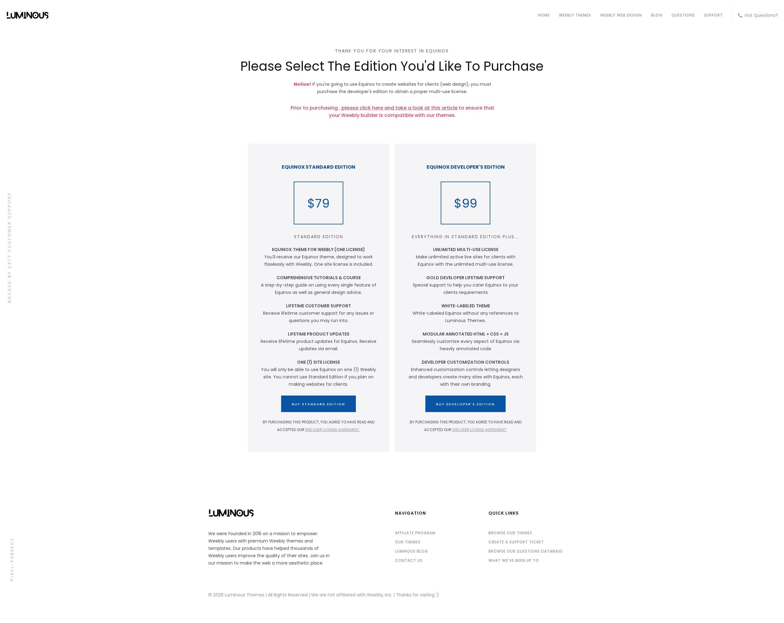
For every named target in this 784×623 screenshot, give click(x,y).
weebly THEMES (575, 15)
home (544, 15)
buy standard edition (318, 404)
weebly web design (621, 15)
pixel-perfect (12, 559)
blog (656, 15)
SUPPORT (713, 15)
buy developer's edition (465, 404)
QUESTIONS (683, 15)
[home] (269, 15)
